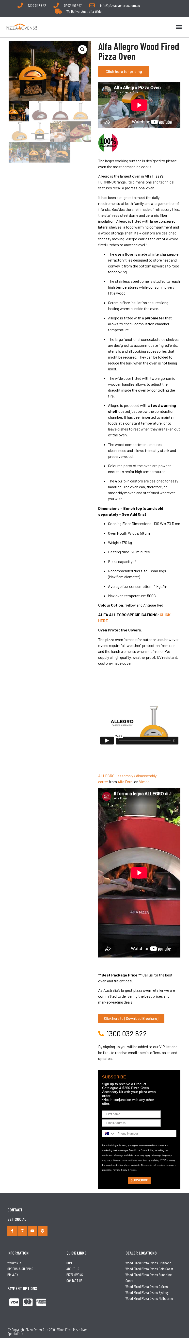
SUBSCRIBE (139, 1180)
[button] (179, 27)
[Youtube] (32, 1231)
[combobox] (108, 1133)
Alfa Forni (125, 781)
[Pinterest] (42, 1231)
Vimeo (144, 781)
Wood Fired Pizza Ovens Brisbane (148, 1262)
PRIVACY (12, 1274)
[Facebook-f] (12, 1231)
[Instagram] (22, 1231)
